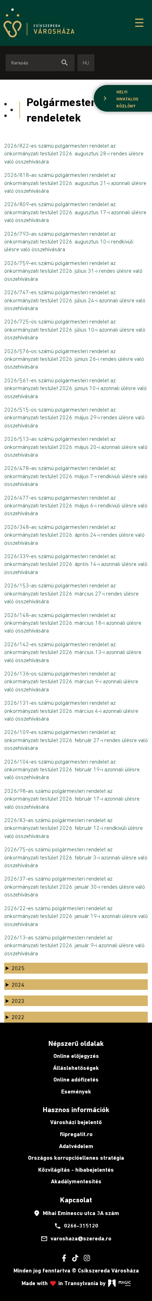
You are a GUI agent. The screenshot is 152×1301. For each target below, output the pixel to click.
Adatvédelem (76, 1146)
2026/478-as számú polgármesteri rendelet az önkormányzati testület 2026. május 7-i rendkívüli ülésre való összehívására (75, 476)
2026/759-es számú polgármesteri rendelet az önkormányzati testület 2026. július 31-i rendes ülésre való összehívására (73, 271)
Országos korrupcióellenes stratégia (76, 1157)
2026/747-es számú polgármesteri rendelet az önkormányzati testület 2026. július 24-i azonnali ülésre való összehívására (74, 300)
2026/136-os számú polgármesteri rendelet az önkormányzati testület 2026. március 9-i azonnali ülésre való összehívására (71, 681)
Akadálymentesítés (76, 1181)
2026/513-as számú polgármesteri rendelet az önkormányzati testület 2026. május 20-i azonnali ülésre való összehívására (75, 447)
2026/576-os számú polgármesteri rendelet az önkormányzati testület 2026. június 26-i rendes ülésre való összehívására (74, 359)
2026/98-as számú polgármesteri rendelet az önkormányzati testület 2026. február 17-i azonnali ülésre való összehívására (72, 799)
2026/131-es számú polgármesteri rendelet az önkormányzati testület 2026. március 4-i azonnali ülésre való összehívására (71, 710)
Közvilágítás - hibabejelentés (76, 1169)
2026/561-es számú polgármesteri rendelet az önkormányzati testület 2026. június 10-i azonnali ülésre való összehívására (75, 388)
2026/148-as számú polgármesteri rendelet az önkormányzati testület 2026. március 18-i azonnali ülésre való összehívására (72, 623)
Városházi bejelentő (76, 1122)
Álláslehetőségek (76, 1068)
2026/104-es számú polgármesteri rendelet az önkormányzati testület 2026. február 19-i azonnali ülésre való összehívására (72, 769)
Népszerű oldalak (76, 1043)
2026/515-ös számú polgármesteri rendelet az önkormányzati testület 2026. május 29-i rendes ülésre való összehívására (74, 417)
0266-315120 (76, 1225)
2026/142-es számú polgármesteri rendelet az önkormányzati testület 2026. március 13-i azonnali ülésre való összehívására (72, 652)
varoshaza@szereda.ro (76, 1238)
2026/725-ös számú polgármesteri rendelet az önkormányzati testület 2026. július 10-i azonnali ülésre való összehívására (74, 329)
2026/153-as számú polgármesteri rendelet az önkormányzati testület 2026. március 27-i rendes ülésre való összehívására (71, 593)
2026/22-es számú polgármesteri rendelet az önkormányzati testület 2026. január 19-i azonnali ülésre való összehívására (76, 916)
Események (76, 1091)
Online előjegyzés (76, 1056)
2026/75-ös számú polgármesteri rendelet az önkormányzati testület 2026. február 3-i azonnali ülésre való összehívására (75, 857)
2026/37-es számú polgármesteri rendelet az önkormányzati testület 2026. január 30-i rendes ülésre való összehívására (74, 886)
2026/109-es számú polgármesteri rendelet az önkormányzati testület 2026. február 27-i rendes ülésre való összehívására (76, 740)
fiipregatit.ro (76, 1134)
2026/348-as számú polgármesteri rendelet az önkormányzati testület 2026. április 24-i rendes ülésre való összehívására (74, 535)
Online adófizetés (76, 1079)
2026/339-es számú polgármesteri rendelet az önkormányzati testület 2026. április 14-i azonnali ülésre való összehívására (75, 564)
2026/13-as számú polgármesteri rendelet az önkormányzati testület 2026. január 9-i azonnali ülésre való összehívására (74, 945)
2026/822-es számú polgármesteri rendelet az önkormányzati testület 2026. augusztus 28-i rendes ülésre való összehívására (74, 153)
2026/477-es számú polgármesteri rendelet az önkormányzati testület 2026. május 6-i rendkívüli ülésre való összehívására (75, 505)
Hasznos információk (76, 1109)
